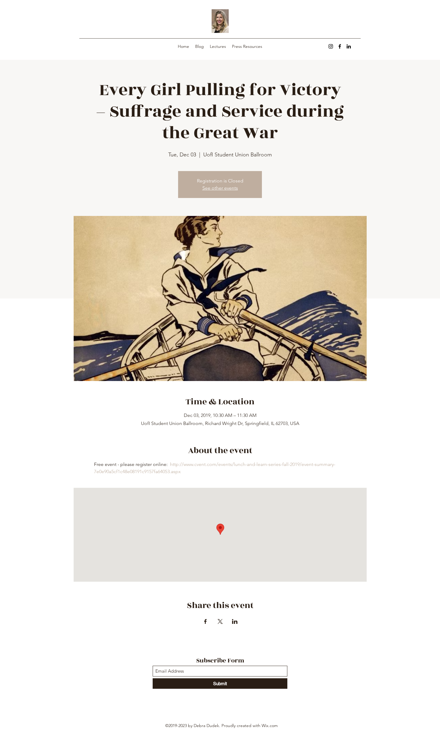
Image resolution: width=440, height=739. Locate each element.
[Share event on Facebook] (205, 621)
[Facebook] (340, 46)
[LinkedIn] (349, 46)
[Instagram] (331, 46)
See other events (220, 188)
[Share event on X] (220, 621)
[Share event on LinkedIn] (235, 621)
